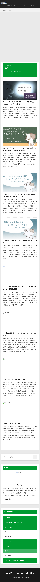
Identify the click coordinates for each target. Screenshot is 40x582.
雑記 (10, 10)
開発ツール (8, 532)
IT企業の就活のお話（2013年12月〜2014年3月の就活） (19, 334)
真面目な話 (8, 555)
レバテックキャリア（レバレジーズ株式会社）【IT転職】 (20, 242)
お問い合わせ (30, 573)
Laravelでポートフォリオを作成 (13, 522)
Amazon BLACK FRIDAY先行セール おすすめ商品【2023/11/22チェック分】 (19, 103)
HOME (4, 10)
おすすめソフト (9, 527)
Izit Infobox (24, 577)
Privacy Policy (19, 573)
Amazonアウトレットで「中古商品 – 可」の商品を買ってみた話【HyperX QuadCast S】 (19, 149)
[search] (35, 457)
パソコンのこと (17, 6)
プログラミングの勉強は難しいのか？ (15, 379)
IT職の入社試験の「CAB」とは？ (14, 423)
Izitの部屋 (7, 518)
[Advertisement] (20, 38)
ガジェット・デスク (29, 6)
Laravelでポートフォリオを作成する (14, 560)
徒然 (16, 10)
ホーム (3, 6)
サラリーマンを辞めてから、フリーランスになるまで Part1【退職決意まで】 (19, 288)
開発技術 (9, 6)
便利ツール (8, 536)
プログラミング (9, 541)
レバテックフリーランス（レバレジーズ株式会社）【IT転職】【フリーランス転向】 (19, 195)
